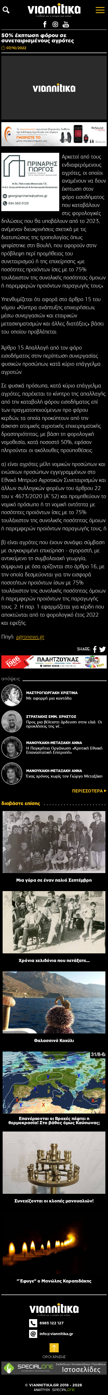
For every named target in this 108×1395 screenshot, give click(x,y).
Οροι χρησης (54, 1357)
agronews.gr (30, 636)
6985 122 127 (52, 1323)
